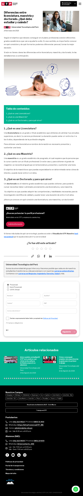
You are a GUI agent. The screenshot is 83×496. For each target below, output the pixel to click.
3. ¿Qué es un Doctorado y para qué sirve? (24, 120)
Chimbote (26, 395)
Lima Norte (22, 398)
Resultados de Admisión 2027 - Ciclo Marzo (41, 405)
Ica (42, 395)
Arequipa (9, 395)
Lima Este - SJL (11, 398)
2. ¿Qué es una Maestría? (17, 117)
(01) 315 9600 (19, 441)
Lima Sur (31, 398)
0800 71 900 (38, 422)
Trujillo (59, 398)
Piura (38, 398)
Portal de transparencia (15, 465)
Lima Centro (56, 395)
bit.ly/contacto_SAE (25, 444)
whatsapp (75, 489)
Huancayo (35, 395)
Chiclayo (17, 395)
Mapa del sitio (11, 473)
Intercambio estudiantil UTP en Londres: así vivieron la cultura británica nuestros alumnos (30, 361)
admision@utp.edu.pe (23, 428)
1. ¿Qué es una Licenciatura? (18, 113)
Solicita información (15, 224)
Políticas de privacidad (14, 462)
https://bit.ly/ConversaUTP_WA (30, 425)
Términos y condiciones (15, 469)
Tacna (53, 398)
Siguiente (66, 332)
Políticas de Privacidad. (50, 318)
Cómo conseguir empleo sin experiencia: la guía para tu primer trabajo (68, 360)
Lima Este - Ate (67, 395)
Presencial (14, 285)
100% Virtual (14, 290)
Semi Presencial (16, 287)
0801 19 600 (39, 441)
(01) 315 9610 (19, 422)
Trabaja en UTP (41, 410)
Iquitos (47, 395)
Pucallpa (45, 398)
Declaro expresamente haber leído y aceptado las (34, 318)
